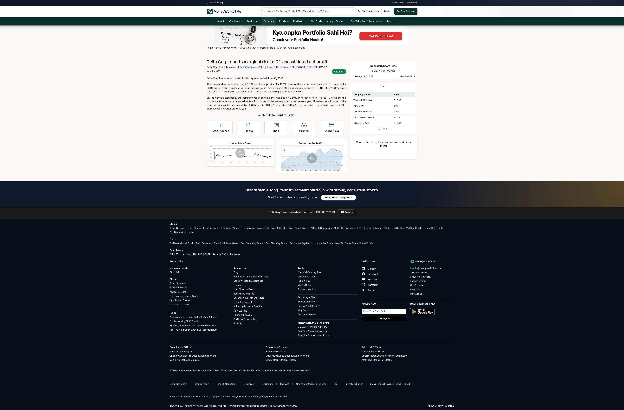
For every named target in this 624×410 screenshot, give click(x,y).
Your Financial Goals (244, 289)
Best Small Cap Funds (252, 243)
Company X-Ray (306, 276)
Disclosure (267, 384)
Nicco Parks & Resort (363, 117)
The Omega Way (306, 301)
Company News (231, 228)
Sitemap (238, 323)
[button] (366, 21)
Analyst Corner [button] (335, 21)
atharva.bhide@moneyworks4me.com (387, 355)
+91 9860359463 (419, 272)
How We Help (240, 310)
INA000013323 (325, 212)
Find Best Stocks (178, 287)
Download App (216, 2)
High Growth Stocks (276, 228)
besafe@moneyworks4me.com (426, 268)
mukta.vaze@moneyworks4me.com (290, 355)
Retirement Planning (244, 293)
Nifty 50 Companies (321, 228)
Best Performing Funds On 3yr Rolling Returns (192, 317)
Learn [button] (390, 21)
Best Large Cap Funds (301, 243)
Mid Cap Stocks (414, 228)
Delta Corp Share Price (383, 65)
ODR (336, 384)
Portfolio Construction (245, 319)
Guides (237, 285)
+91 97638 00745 (190, 360)
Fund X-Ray (304, 281)
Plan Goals (316, 21)
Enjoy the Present (243, 302)
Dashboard (253, 21)
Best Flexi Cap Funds (276, 243)
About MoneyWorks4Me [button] (440, 405)
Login (387, 11)
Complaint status (178, 384)
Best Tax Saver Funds (346, 243)
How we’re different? (308, 306)
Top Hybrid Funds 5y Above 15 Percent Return (193, 329)
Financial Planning (243, 315)
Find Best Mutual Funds (181, 243)
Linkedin (371, 269)
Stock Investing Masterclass (248, 281)
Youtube (372, 279)
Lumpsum (186, 254)
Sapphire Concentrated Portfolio (315, 335)
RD (194, 254)
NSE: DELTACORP (317, 67)
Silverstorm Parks (361, 123)
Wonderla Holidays (362, 100)
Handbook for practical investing (250, 276)
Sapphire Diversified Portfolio (313, 331)
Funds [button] (282, 21)
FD (177, 254)
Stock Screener (177, 228)
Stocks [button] (268, 21)
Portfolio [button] (298, 21)
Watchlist (174, 272)
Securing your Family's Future (249, 298)
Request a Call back (420, 276)
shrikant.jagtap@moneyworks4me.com (196, 355)
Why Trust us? (305, 310)
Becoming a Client (307, 297)
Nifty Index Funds (324, 243)
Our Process (416, 285)
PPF (200, 254)
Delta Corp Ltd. (215, 67)
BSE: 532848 (297, 67)
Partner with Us (418, 281)
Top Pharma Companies (181, 232)
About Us (415, 289)
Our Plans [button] (234, 21)
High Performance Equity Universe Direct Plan (192, 325)
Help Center (398, 2)
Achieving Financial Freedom (248, 306)
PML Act (284, 384)
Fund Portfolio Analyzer (226, 243)
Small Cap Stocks (394, 228)
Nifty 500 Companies (345, 228)
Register (383, 152)
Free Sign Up (384, 318)
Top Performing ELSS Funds (183, 321)
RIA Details (346, 212)
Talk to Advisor (370, 11)
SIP (171, 254)
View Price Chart (407, 76)
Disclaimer (249, 384)
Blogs (236, 272)
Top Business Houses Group (183, 296)
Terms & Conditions (226, 384)
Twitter (371, 290)
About (220, 21)
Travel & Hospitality (277, 67)
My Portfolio (304, 285)
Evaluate (338, 71)
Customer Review (307, 314)
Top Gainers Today (298, 228)
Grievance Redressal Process (311, 384)
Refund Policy (202, 384)
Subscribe (412, 2)
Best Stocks (194, 228)
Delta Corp (358, 105)
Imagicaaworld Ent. (362, 111)
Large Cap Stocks (434, 228)
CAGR (207, 254)
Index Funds (366, 243)
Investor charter (354, 384)
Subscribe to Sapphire (338, 197)
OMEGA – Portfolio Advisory (312, 327)
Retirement (235, 254)
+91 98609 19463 (286, 360)
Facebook (372, 274)
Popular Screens (211, 228)
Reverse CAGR (220, 254)
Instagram (372, 285)
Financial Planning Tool (309, 272)
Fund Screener (203, 243)
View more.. (383, 129)
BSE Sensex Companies (371, 228)
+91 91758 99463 (382, 360)
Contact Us (416, 294)
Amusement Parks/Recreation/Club (245, 67)
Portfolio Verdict (306, 289)
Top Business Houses (252, 228)
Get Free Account (406, 11)
